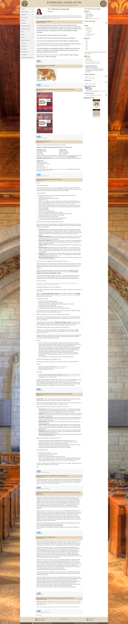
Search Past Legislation (91, 78)
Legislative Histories (25, 29)
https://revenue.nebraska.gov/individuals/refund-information (54, 45)
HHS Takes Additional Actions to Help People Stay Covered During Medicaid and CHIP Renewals (58, 492)
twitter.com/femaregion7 (51, 377)
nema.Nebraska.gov (63, 366)
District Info (43, 86)
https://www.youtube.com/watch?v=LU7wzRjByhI (64, 204)
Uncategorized (89, 34)
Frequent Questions (41, 619)
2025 (87, 41)
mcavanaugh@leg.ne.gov (55, 18)
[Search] (106, 76)
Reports (23, 34)
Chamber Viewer (24, 11)
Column (87, 27)
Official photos (89, 59)
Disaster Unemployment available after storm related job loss (52, 475)
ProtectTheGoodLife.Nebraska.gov (48, 55)
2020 (87, 48)
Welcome (88, 35)
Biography (88, 57)
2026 (87, 39)
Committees (23, 23)
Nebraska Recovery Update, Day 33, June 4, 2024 (49, 179)
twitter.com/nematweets (73, 375)
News (22, 31)
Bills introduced (89, 60)
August (96, 100)
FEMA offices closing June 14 (44, 141)
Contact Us (64, 619)
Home (23, 9)
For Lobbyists (24, 54)
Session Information (25, 40)
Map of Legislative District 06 (92, 62)
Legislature (23, 14)
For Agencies (24, 46)
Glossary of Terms (40, 620)
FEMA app (49, 170)
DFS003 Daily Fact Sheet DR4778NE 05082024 (50, 483)
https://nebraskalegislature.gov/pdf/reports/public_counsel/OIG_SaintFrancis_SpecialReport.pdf (58, 607)
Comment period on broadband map (46, 537)
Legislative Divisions (25, 26)
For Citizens (23, 49)
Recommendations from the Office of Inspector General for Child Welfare (55, 598)
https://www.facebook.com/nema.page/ (72, 374)
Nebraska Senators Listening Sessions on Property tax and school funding (55, 89)
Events (42, 137)
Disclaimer (90, 620)
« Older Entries (38, 615)
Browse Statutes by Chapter (92, 83)
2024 (87, 42)
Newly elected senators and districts (46, 65)
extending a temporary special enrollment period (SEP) (52, 510)
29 (96, 103)
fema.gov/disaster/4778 (59, 368)
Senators (23, 37)
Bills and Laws (24, 17)
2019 (87, 49)
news (42, 62)
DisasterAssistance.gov (62, 169)
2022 (87, 45)
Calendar (23, 20)
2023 (87, 44)
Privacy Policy (91, 619)
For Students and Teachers (27, 57)
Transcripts (23, 43)
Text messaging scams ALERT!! (44, 21)
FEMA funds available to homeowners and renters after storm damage (54, 394)
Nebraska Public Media (102, 91)
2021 (87, 46)
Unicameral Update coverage (93, 63)
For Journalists (24, 51)
